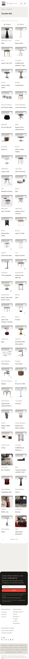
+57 (11, 397)
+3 (10, 249)
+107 (25, 268)
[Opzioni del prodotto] (10, 29)
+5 (24, 335)
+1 (10, 56)
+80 (11, 291)
